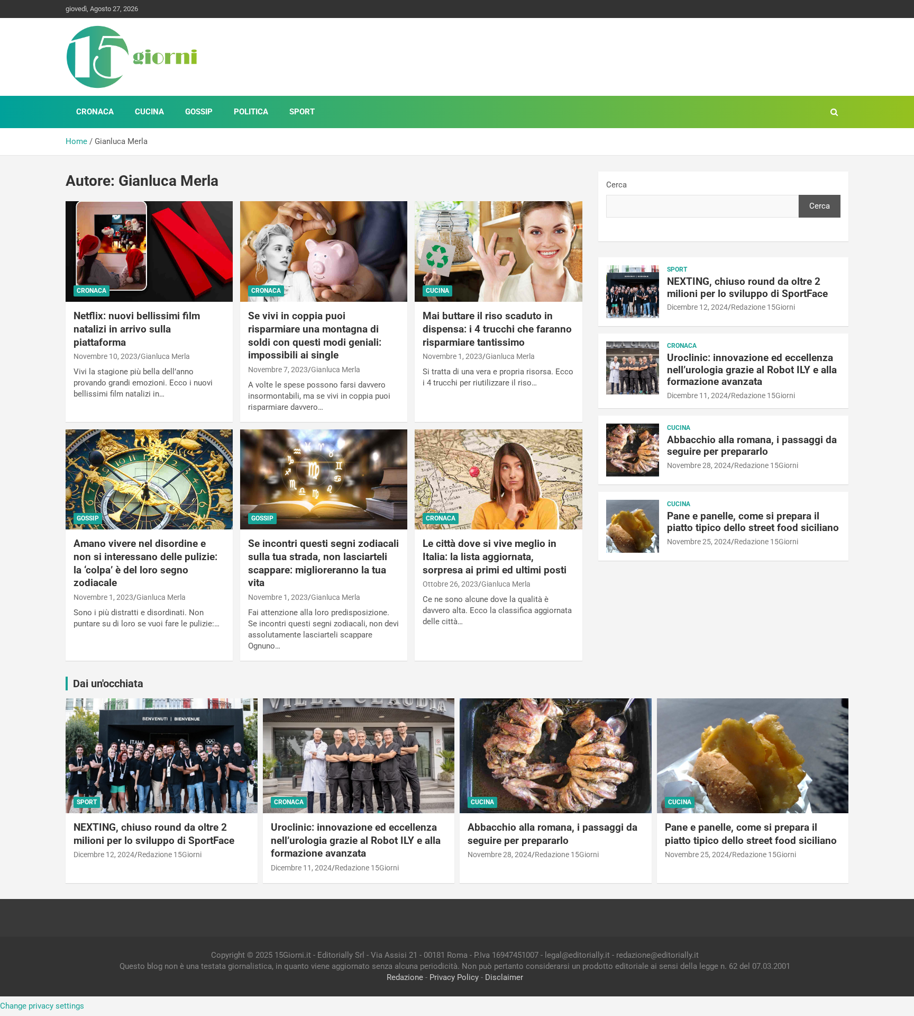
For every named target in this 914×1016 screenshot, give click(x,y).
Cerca (616, 185)
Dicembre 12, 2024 (697, 307)
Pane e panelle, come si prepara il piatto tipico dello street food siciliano (753, 522)
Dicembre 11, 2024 (697, 395)
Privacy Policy (454, 977)
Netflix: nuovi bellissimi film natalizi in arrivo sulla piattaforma (137, 329)
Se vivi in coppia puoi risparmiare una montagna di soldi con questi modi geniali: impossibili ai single (314, 335)
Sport (302, 111)
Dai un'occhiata (108, 683)
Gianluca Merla (165, 356)
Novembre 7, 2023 (278, 369)
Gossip (199, 111)
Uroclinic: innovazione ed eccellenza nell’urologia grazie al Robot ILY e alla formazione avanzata (752, 370)
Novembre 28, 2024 (699, 465)
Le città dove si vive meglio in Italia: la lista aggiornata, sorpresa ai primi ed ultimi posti (494, 556)
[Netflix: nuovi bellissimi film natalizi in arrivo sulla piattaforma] (149, 251)
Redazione (405, 977)
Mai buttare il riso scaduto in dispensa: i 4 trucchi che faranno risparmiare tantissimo (497, 329)
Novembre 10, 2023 (106, 356)
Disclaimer (504, 977)
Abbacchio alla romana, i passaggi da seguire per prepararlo (752, 446)
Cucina (149, 111)
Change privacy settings (42, 1006)
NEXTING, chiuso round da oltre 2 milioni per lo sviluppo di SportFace (747, 287)
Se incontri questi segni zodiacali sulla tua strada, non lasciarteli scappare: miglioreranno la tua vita (323, 563)
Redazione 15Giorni (763, 307)
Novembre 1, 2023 (452, 356)
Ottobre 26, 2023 (450, 584)
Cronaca (95, 111)
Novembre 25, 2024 (699, 541)
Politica (251, 111)
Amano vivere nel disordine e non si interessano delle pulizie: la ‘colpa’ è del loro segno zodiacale (145, 563)
